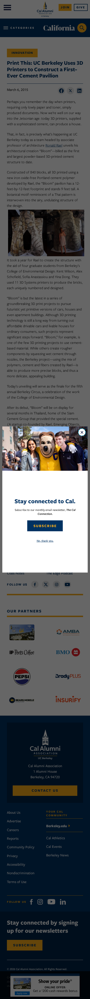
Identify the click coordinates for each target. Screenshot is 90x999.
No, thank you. (45, 541)
